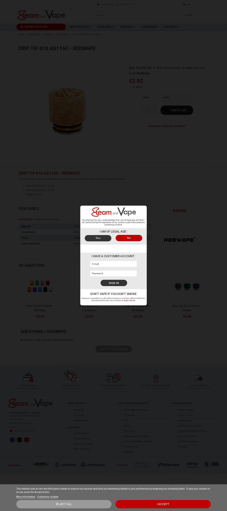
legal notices (129, 300)
